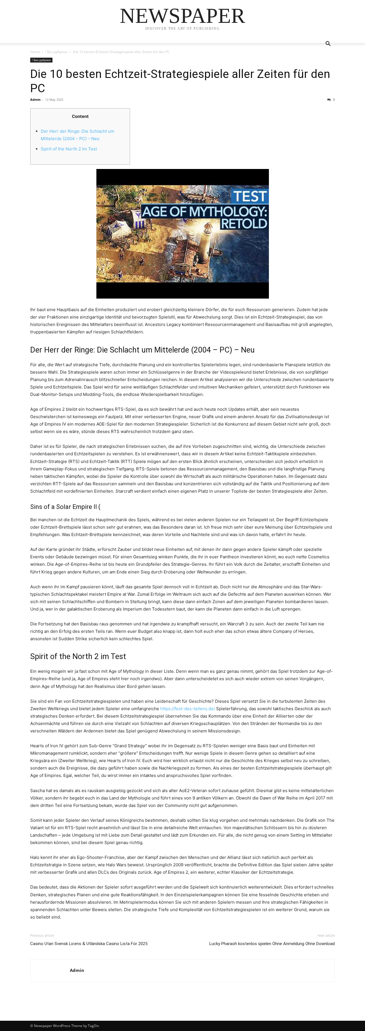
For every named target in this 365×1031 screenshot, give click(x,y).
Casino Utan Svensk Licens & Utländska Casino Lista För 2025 (88, 943)
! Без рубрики (56, 51)
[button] (328, 44)
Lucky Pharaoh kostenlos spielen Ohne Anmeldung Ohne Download (272, 943)
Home (35, 51)
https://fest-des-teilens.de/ (187, 708)
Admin (35, 99)
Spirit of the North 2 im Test (69, 149)
